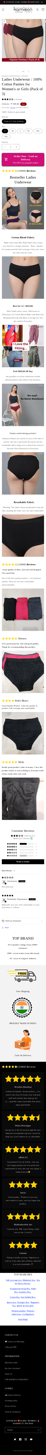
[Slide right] (28, 71)
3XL (6, 136)
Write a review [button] (23, 862)
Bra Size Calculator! (12, 1368)
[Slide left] (17, 71)
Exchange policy (11, 1401)
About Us (8, 1374)
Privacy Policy (10, 1406)
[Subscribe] (38, 1430)
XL (28, 131)
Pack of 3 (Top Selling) (14, 121)
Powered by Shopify (28, 1450)
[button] (3, 9)
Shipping (12, 107)
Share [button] (7, 928)
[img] (7, 878)
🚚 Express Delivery (13, 1395)
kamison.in (20, 1450)
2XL (38, 131)
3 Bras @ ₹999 (10, 1347)
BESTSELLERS (11, 1363)
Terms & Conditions (12, 1412)
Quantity (5, 142)
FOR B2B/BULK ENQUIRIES (16, 1379)
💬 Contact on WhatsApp (14, 1342)
